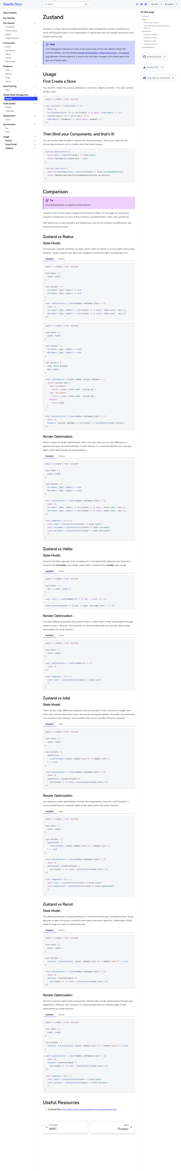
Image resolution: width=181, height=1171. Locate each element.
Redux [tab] (62, 258)
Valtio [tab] (61, 571)
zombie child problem (88, 52)
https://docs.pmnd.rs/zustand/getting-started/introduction (89, 1109)
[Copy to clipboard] (132, 99)
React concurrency (108, 52)
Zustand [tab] (49, 258)
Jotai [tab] (61, 724)
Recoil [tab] (62, 930)
